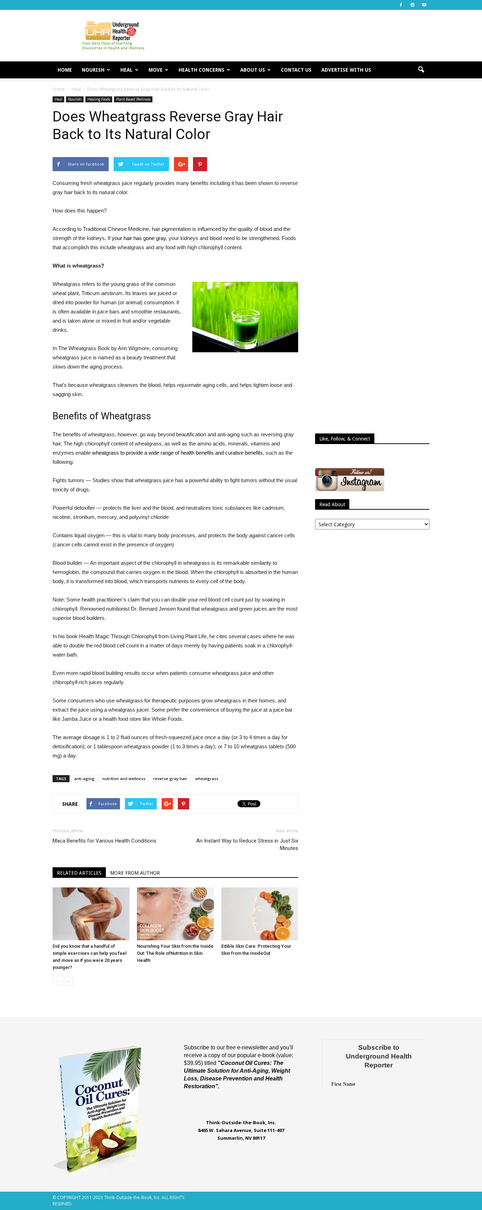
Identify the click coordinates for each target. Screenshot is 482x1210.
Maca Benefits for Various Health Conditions (104, 841)
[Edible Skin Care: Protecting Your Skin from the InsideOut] (259, 913)
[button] (420, 69)
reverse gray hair (170, 778)
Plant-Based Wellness (133, 99)
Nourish (93, 70)
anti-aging (84, 778)
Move (156, 70)
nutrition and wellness (123, 778)
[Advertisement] (301, 36)
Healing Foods (99, 99)
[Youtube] (424, 5)
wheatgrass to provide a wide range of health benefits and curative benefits (177, 453)
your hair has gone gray (139, 238)
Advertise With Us (346, 70)
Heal (126, 70)
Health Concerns (201, 70)
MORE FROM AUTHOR (135, 873)
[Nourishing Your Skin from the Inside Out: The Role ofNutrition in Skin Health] (175, 913)
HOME (65, 70)
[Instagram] (412, 5)
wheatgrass (206, 778)
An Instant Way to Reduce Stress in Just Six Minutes (247, 844)
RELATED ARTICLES (79, 873)
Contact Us (296, 70)
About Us (252, 70)
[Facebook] (401, 5)
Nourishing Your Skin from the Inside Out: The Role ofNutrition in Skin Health (175, 953)
